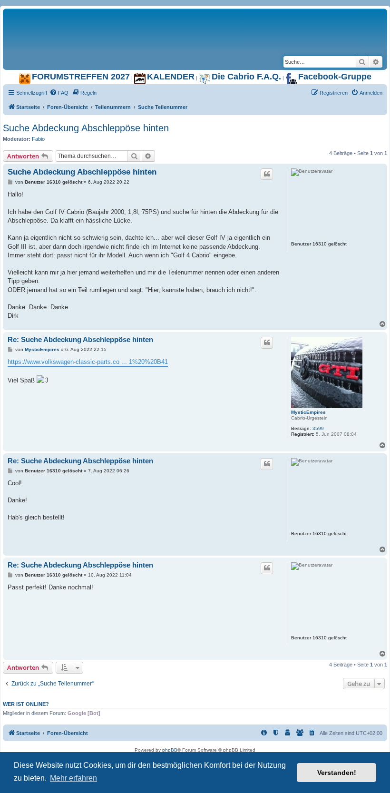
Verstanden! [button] (336, 772)
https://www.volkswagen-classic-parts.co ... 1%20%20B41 (88, 361)
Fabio (38, 139)
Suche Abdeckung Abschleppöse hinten (86, 128)
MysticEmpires (308, 412)
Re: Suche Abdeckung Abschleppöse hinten (80, 339)
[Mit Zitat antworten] (267, 174)
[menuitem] (58, 92)
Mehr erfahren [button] (73, 778)
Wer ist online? (26, 704)
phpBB (169, 750)
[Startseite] (121, 18)
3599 (318, 428)
